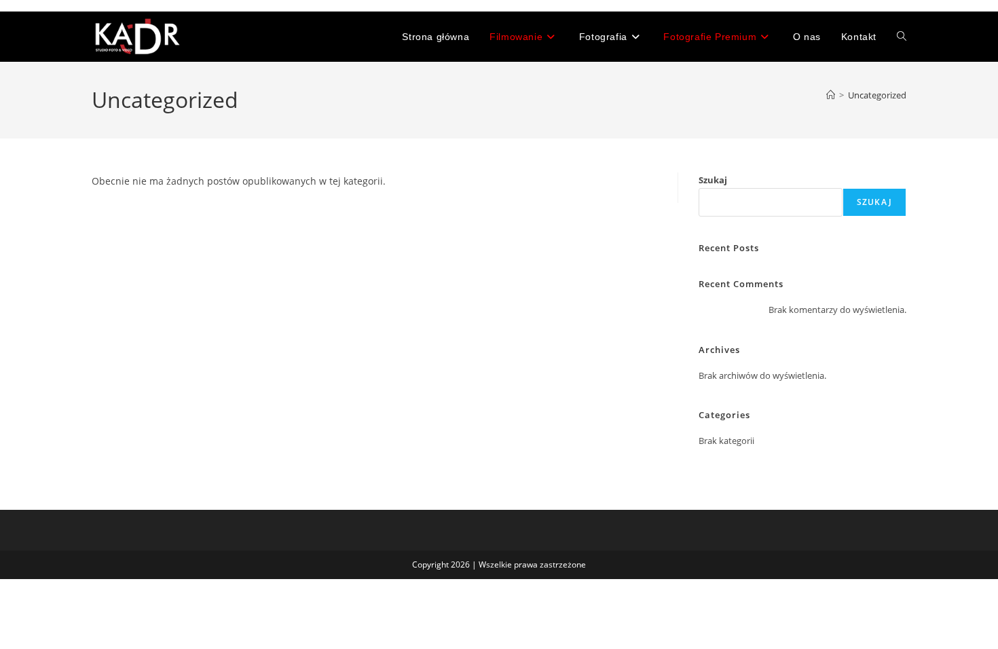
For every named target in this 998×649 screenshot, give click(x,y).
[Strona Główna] (830, 95)
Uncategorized (877, 95)
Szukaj (713, 180)
